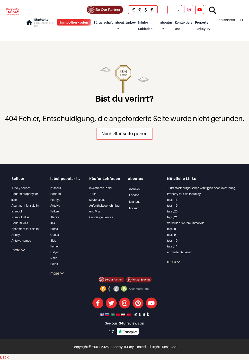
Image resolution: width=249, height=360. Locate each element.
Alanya (54, 217)
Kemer (54, 246)
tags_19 (172, 205)
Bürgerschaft (103, 22)
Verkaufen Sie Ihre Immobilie (186, 223)
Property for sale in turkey (184, 194)
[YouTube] (199, 9)
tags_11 (172, 246)
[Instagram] (189, 9)
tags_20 (172, 211)
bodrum (134, 208)
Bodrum (55, 194)
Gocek (54, 235)
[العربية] (113, 314)
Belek (54, 264)
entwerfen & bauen (179, 252)
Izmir (53, 258)
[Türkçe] (129, 314)
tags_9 (171, 235)
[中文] (118, 314)
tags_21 (172, 217)
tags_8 (171, 229)
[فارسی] (123, 314)
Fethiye (55, 200)
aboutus (166, 22)
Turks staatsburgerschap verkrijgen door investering (201, 188)
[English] (102, 314)
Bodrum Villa (19, 223)
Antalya (55, 205)
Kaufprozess (97, 200)
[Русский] (107, 314)
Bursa (54, 229)
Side (53, 240)
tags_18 (172, 200)
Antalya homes (21, 240)
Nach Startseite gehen (124, 133)
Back (4, 357)
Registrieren (225, 20)
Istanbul (55, 188)
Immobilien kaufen (74, 22)
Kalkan (54, 211)
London (134, 195)
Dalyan (54, 252)
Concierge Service (101, 217)
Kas (52, 223)
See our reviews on (124, 323)
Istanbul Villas (20, 217)
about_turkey (125, 22)
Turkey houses (21, 188)
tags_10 (172, 240)
